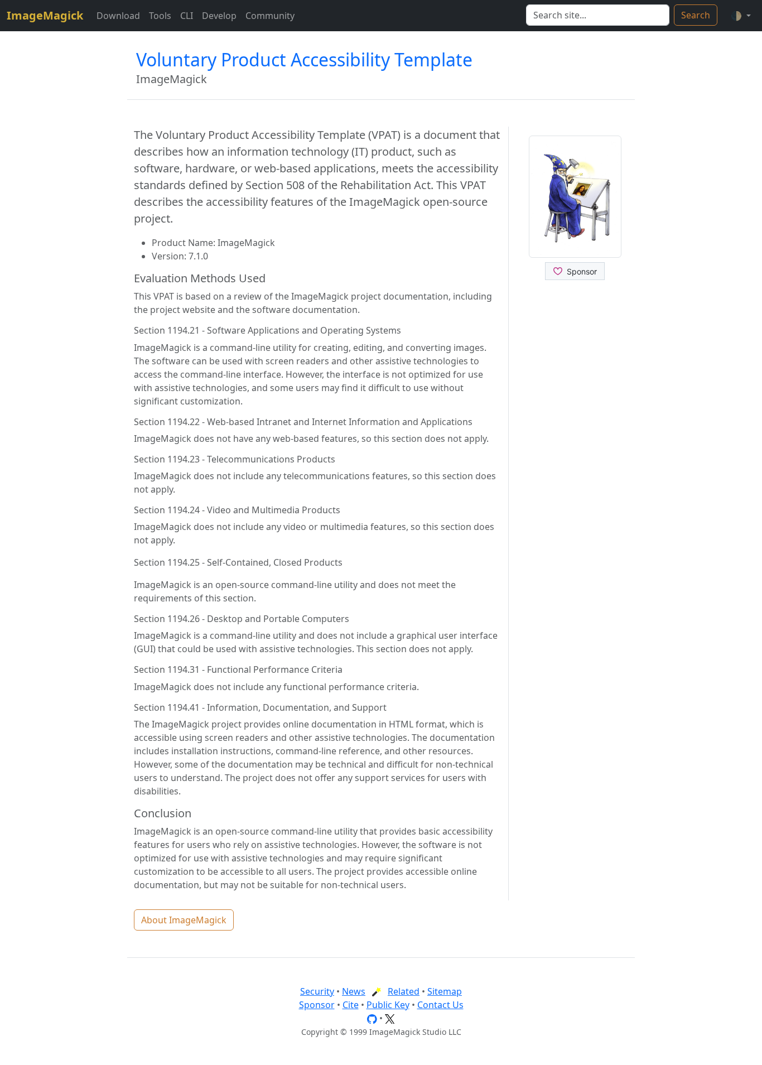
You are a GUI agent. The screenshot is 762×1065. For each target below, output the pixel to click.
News (353, 991)
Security (317, 991)
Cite (351, 1005)
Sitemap (444, 991)
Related (403, 991)
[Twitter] (390, 1018)
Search (695, 15)
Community (270, 15)
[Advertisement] (575, 479)
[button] (740, 15)
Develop (219, 15)
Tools (160, 15)
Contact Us (440, 1005)
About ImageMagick (183, 920)
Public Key (387, 1005)
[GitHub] (372, 1018)
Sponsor (317, 1005)
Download (118, 15)
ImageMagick (45, 15)
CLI (186, 15)
